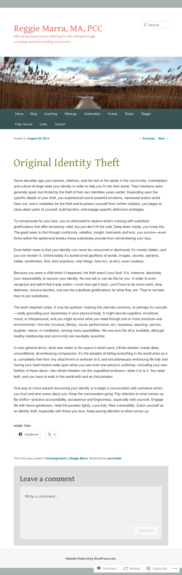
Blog (34, 113)
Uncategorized (55, 458)
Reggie (146, 113)
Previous (147, 138)
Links (43, 124)
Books (129, 113)
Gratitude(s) (92, 113)
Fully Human (23, 124)
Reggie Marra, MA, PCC (58, 28)
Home (19, 113)
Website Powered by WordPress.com (91, 558)
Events (113, 113)
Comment (145, 530)
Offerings (70, 113)
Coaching (50, 113)
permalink (114, 458)
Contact (60, 124)
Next (163, 138)
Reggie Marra (79, 458)
